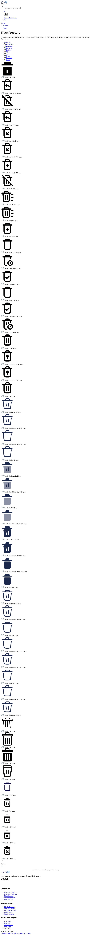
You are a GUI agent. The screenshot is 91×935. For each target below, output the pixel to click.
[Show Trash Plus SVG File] (7, 234)
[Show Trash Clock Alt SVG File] (7, 266)
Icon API (7, 923)
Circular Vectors (9, 909)
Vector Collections (10, 18)
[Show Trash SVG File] (7, 75)
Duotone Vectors (10, 910)
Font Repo (7, 927)
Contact (28, 933)
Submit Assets (9, 914)
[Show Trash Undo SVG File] (7, 123)
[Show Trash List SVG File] (7, 218)
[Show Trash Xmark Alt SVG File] (7, 155)
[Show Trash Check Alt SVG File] (7, 314)
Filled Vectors (8, 896)
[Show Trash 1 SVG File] (7, 793)
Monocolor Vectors (10, 892)
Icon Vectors (8, 899)
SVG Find (7, 928)
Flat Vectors (8, 912)
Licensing (22, 933)
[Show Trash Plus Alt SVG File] (7, 171)
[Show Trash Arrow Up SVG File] (7, 378)
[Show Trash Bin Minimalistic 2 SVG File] (7, 442)
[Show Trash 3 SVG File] (7, 857)
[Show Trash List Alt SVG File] (7, 202)
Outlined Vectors (9, 898)
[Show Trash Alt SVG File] (7, 346)
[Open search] (6, 14)
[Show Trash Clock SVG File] (7, 330)
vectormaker (8, 925)
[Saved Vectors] (5, 12)
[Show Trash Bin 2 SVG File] (7, 458)
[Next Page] (2, 867)
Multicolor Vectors (10, 894)
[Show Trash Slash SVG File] (7, 187)
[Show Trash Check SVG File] (7, 282)
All (7, 42)
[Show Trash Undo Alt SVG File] (7, 91)
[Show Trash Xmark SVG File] (7, 139)
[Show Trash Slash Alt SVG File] (7, 107)
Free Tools (7, 921)
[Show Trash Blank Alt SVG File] (7, 250)
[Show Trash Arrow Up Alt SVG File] (7, 362)
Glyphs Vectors (9, 907)
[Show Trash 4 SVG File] (7, 825)
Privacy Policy (14, 933)
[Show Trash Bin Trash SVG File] (7, 410)
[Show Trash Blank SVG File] (7, 298)
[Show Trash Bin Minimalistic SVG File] (7, 426)
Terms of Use (5, 933)
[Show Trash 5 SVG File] (7, 841)
